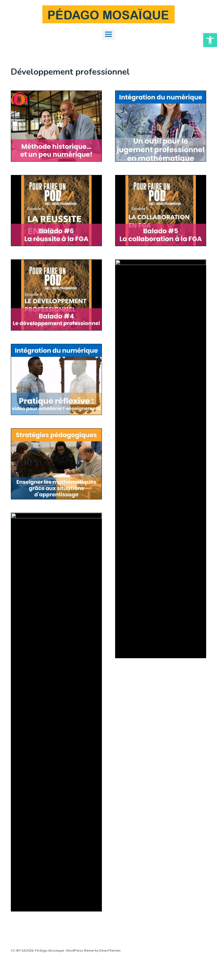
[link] (210, 40)
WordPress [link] (74, 950)
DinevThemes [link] (109, 950)
